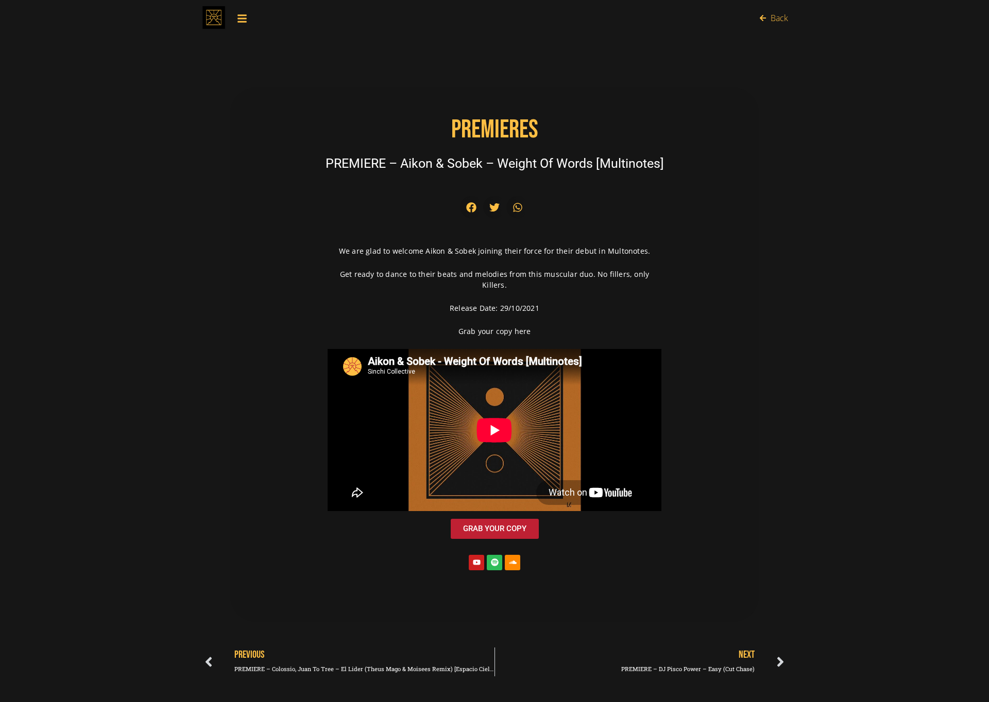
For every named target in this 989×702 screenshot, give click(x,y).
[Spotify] (494, 562)
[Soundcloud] (512, 562)
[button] (471, 207)
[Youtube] (476, 562)
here (521, 331)
